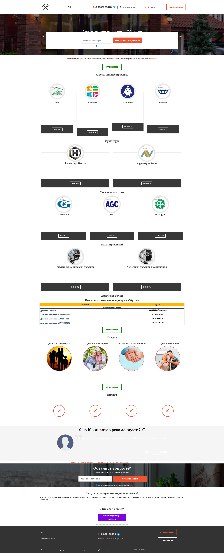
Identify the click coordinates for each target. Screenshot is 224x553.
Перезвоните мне (127, 7)
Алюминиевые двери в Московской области (112, 462)
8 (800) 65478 (104, 7)
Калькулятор (152, 7)
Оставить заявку (176, 7)
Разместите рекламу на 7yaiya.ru (112, 517)
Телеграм (153, 59)
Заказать (57, 129)
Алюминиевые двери (85, 462)
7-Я (41, 532)
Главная (72, 462)
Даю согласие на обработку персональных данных (113, 46)
